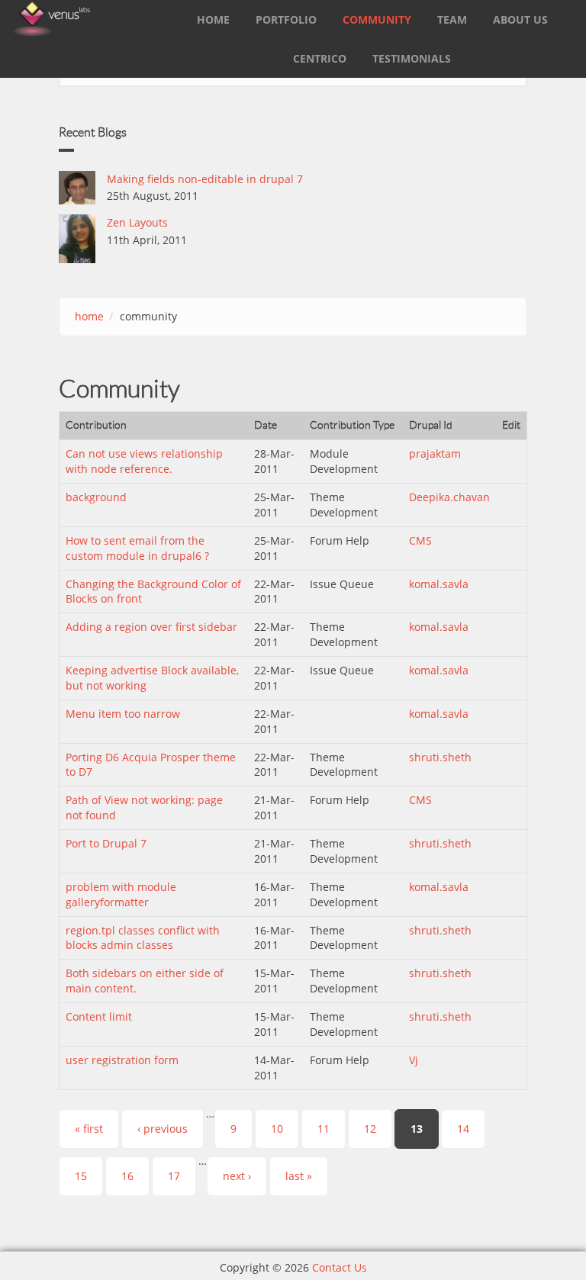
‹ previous (162, 1128)
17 (174, 1176)
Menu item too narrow (123, 713)
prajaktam (435, 453)
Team (452, 19)
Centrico (319, 58)
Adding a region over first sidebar (151, 626)
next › (237, 1176)
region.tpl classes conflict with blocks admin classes (143, 938)
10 (277, 1128)
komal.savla (438, 584)
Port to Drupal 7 (106, 843)
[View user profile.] (77, 187)
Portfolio (286, 19)
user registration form (122, 1060)
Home (213, 19)
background (96, 497)
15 (81, 1176)
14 (463, 1128)
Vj (413, 1060)
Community (377, 19)
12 (370, 1128)
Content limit (99, 1016)
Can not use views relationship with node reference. (144, 461)
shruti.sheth (440, 757)
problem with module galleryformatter (121, 894)
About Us (520, 19)
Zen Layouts (137, 222)
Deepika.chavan (449, 497)
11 (323, 1128)
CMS (420, 540)
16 (127, 1176)
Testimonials (411, 58)
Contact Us (339, 1267)
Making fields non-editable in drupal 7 (205, 179)
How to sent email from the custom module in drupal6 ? (137, 548)
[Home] (52, 18)
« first (89, 1128)
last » (298, 1176)
